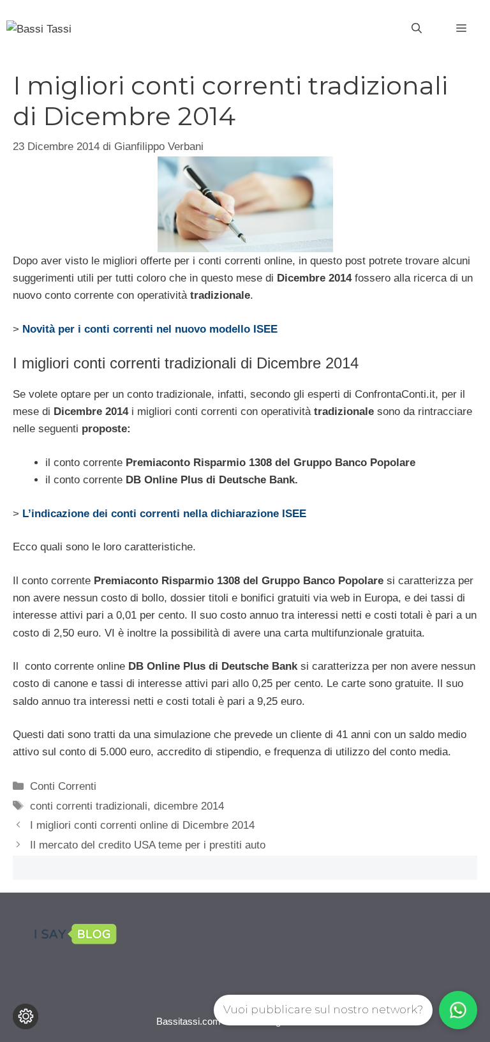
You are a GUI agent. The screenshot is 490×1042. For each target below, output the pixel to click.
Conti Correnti (63, 786)
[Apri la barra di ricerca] (416, 29)
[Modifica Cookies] (25, 1016)
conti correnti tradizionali (88, 806)
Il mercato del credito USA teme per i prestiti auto (147, 845)
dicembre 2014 (189, 806)
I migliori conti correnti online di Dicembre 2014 (142, 825)
